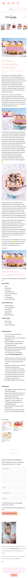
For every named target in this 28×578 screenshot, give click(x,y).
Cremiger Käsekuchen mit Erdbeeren (17, 429)
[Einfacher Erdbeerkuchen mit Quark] (7, 424)
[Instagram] (3, 3)
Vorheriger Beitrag (14, 449)
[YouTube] (18, 3)
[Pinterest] (13, 3)
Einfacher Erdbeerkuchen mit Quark (6, 429)
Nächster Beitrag (14, 453)
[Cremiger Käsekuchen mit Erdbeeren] (18, 424)
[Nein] (26, 572)
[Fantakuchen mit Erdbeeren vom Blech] (7, 435)
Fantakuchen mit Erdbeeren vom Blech (6, 440)
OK (14, 575)
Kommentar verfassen (7, 71)
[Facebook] (8, 3)
